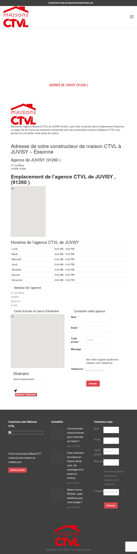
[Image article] (58, 433)
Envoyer (93, 383)
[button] (28, 209)
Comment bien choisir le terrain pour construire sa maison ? (75, 434)
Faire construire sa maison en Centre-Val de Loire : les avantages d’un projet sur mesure (75, 465)
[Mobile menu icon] (132, 17)
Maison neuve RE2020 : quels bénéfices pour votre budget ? (75, 496)
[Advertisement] (68, 52)
